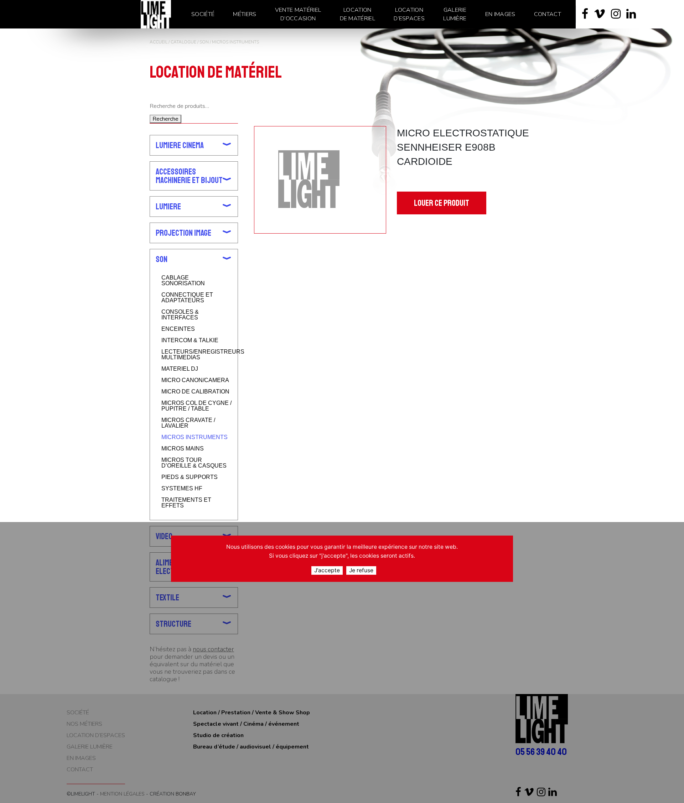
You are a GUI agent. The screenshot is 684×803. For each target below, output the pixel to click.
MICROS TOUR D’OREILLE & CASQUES (194, 463)
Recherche (165, 119)
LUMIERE (168, 206)
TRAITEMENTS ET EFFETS (186, 503)
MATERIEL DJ (179, 369)
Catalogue (183, 42)
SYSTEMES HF (181, 488)
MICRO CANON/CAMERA (195, 380)
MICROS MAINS (182, 449)
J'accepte (327, 570)
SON (204, 42)
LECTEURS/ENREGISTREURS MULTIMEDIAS (196, 354)
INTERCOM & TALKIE (189, 340)
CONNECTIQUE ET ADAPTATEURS (187, 297)
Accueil (158, 42)
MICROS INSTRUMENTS (194, 437)
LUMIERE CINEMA (180, 145)
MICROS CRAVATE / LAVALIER (188, 423)
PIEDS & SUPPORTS (189, 477)
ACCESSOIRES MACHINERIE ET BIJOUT (189, 175)
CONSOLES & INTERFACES (180, 314)
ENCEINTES (178, 329)
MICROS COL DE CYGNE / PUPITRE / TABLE (196, 406)
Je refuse (361, 570)
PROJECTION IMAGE (183, 233)
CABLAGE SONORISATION (183, 280)
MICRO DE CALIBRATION (195, 392)
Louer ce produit (441, 203)
